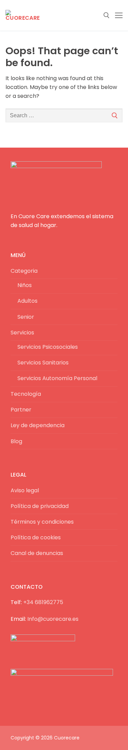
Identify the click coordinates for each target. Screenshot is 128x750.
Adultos (27, 301)
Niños (24, 285)
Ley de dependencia (38, 425)
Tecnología (26, 394)
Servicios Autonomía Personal (57, 378)
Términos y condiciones (42, 522)
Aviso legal (25, 490)
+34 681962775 (43, 602)
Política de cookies (36, 537)
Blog (16, 441)
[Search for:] (64, 115)
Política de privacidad (40, 506)
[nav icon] (119, 15)
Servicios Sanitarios (43, 362)
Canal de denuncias (37, 553)
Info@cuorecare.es (53, 619)
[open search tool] (106, 15)
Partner (21, 410)
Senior (25, 317)
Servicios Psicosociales (47, 347)
